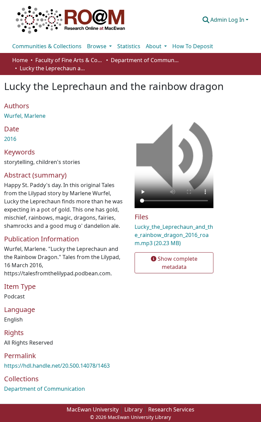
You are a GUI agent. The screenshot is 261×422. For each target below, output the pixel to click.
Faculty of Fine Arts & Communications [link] (69, 60)
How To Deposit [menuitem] (192, 46)
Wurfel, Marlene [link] (25, 116)
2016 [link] (10, 139)
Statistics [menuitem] (128, 46)
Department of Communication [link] (145, 60)
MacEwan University (93, 409)
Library (133, 409)
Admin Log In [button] (228, 19)
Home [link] (20, 60)
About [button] (154, 46)
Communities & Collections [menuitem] (47, 46)
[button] (70, 20)
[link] (174, 235)
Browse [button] (97, 46)
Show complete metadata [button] (176, 263)
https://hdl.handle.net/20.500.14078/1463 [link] (57, 365)
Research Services (171, 409)
